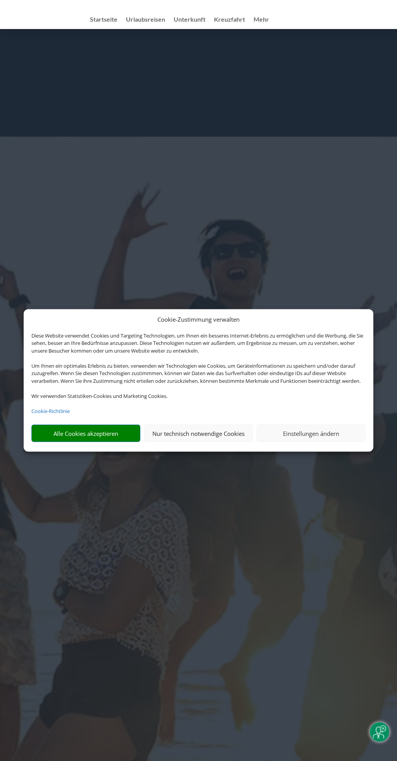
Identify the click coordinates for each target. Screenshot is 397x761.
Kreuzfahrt (229, 20)
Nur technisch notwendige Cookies (198, 433)
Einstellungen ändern (311, 433)
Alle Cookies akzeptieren (86, 433)
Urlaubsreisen (145, 20)
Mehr (261, 20)
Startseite (103, 20)
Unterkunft (189, 20)
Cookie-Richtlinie (50, 411)
